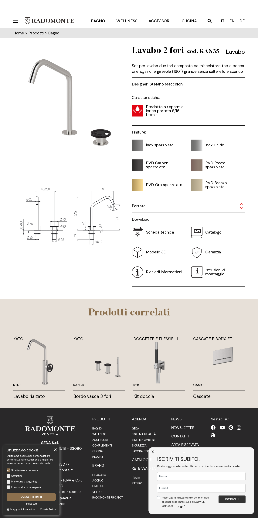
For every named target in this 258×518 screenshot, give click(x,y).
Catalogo (213, 232)
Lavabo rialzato (29, 396)
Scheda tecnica (160, 232)
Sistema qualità (144, 434)
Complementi (102, 445)
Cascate (202, 396)
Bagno (98, 21)
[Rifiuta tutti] (55, 449)
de (242, 21)
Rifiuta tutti (31, 503)
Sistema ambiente (144, 440)
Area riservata (185, 444)
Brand (98, 465)
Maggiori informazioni (23, 509)
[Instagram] (239, 428)
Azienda (139, 419)
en (232, 21)
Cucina (189, 21)
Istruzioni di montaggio (215, 272)
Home (18, 33)
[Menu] (16, 19)
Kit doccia (143, 396)
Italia (136, 478)
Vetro (97, 492)
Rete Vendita (144, 468)
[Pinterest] (231, 428)
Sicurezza (139, 445)
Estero (137, 483)
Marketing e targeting (24, 481)
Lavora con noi (143, 451)
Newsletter (182, 427)
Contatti (180, 436)
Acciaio (98, 480)
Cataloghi (142, 459)
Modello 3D (156, 252)
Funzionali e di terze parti (26, 487)
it (223, 21)
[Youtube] (222, 428)
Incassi (97, 457)
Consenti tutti (31, 497)
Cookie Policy (48, 509)
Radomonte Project (107, 497)
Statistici (16, 476)
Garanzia (213, 252)
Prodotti (101, 419)
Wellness (126, 21)
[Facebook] (213, 428)
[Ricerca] (210, 21)
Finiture (98, 486)
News (176, 419)
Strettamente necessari (25, 470)
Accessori (159, 21)
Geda (135, 428)
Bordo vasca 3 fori (92, 396)
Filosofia (99, 475)
